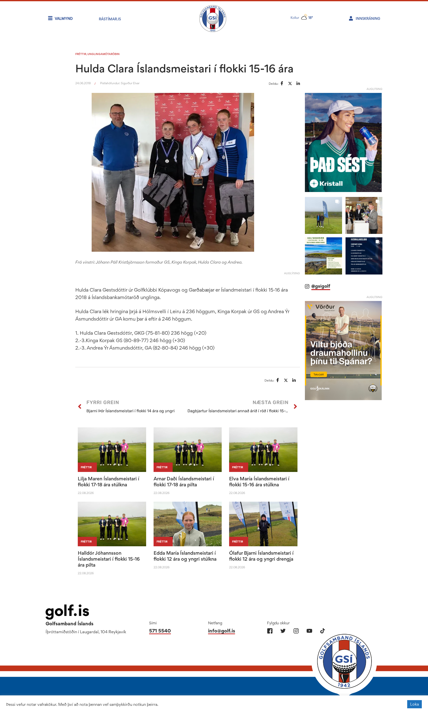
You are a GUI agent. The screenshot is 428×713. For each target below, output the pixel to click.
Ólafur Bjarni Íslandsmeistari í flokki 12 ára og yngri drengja (261, 556)
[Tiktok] (322, 631)
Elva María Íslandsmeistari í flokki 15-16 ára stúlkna (259, 482)
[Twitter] (283, 631)
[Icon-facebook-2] (270, 631)
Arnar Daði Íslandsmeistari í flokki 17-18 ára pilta (184, 482)
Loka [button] (414, 704)
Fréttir (80, 54)
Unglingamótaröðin (103, 54)
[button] (323, 215)
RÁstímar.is (110, 19)
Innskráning (368, 18)
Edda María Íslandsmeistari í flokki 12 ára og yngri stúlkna (185, 556)
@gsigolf (320, 286)
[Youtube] (309, 631)
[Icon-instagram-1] (296, 631)
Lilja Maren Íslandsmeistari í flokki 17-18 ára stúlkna (108, 482)
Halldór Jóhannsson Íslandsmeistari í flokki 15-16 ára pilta (109, 559)
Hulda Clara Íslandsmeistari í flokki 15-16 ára (184, 68)
